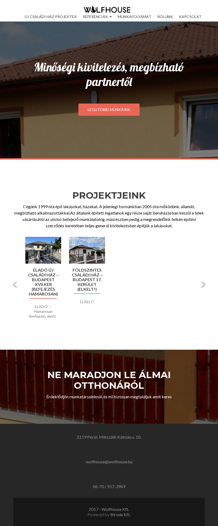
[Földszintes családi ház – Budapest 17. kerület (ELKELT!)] (87, 250)
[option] (109, 280)
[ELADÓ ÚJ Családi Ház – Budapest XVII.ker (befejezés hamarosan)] (43, 250)
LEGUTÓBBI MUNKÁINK (109, 109)
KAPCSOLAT (190, 16)
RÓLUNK (165, 16)
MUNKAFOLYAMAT (134, 16)
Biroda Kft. (120, 514)
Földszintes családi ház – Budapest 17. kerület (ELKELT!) (87, 280)
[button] (15, 284)
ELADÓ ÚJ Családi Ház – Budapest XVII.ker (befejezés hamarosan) (43, 282)
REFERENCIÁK (95, 16)
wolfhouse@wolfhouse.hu (109, 461)
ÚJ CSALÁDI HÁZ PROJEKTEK (51, 16)
